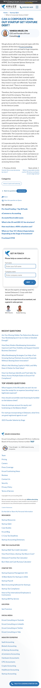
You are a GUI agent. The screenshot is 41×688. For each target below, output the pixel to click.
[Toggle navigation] (37, 7)
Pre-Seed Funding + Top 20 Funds (15, 209)
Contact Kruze (21, 191)
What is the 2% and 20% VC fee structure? (18, 222)
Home (5, 13)
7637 (32, 441)
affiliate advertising (32, 499)
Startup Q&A (14, 13)
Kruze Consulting (25, 46)
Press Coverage (7, 467)
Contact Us (6, 479)
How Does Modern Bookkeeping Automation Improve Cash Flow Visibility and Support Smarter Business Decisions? (20, 347)
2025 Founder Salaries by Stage (13, 420)
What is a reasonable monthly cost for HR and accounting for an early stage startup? (30, 172)
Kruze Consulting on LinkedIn (13, 624)
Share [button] (6, 197)
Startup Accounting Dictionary (13, 540)
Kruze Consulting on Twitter (12, 628)
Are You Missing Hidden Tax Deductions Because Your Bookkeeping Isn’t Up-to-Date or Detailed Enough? (20, 337)
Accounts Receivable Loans (12, 218)
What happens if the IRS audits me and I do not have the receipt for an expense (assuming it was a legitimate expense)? (20, 390)
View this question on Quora (13, 200)
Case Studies (6, 528)
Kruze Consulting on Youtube (13, 620)
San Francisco (7, 609)
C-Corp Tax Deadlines (10, 536)
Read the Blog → (29, 2)
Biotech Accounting (9, 646)
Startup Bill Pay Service (10, 599)
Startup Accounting (9, 674)
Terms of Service (8, 491)
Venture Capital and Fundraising (11, 183)
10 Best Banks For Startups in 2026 (15, 577)
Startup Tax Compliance (10, 589)
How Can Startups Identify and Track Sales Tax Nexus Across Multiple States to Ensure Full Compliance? (19, 375)
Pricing (4, 459)
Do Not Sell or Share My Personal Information (17, 511)
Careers (5, 463)
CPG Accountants (8, 662)
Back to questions (10, 191)
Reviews (5, 475)
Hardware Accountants (10, 658)
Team (4, 455)
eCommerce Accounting (11, 213)
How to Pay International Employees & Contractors (16, 594)
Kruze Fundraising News (11, 471)
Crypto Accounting (9, 666)
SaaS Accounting (8, 642)
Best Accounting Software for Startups (16, 585)
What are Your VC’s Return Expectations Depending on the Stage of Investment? (18, 232)
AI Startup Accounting (10, 650)
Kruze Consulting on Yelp (11, 632)
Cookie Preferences (7, 507)
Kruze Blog (6, 532)
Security (5, 483)
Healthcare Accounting (10, 670)
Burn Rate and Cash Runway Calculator (16, 562)
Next (28, 282)
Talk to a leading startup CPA (25, 683)
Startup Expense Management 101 (15, 573)
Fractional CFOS (8, 238)
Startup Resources (8, 520)
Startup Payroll (7, 581)
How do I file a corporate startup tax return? (11, 171)
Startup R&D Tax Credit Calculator (14, 550)
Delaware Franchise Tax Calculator (15, 558)
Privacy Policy (7, 487)
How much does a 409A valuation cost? (17, 226)
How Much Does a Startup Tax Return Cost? (18, 554)
